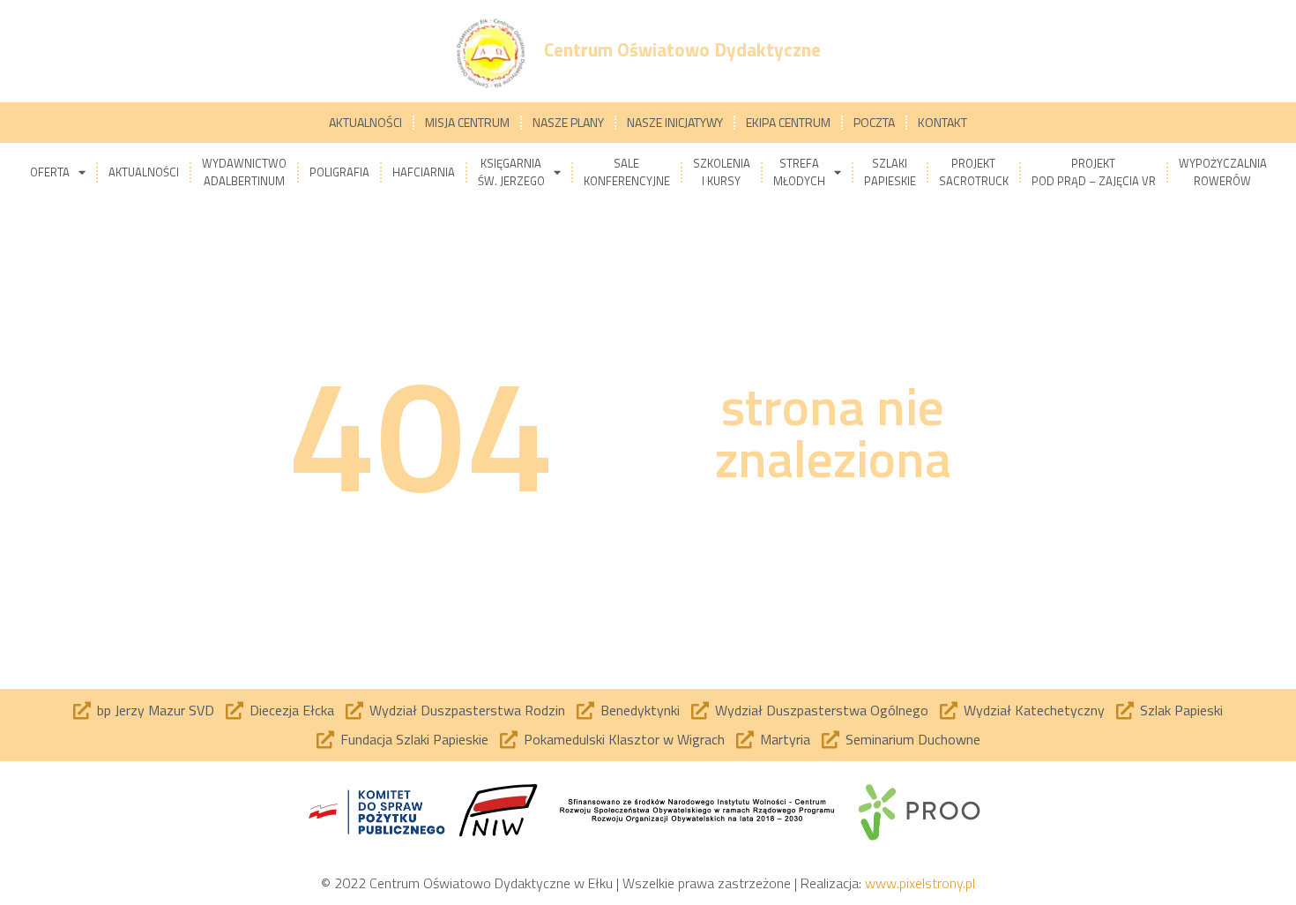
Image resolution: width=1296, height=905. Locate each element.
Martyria (785, 739)
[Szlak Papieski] (1125, 711)
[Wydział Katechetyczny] (948, 711)
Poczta (874, 122)
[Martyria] (745, 740)
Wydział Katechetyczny (1034, 710)
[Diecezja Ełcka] (234, 711)
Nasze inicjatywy (675, 122)
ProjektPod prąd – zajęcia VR (1094, 172)
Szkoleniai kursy (721, 172)
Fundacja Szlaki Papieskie (414, 739)
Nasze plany (568, 122)
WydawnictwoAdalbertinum (244, 172)
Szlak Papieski (1181, 710)
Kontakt (942, 122)
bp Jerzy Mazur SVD (155, 710)
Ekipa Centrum (788, 122)
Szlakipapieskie (890, 172)
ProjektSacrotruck (974, 172)
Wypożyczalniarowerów (1223, 172)
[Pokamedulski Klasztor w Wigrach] (509, 740)
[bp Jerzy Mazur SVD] (82, 711)
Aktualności (365, 122)
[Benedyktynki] (585, 711)
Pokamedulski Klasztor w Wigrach (624, 739)
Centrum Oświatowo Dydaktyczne (682, 49)
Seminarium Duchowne (912, 739)
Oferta (50, 172)
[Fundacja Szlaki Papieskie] (325, 740)
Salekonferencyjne (627, 172)
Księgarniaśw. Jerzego (511, 172)
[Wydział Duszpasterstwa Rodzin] (354, 711)
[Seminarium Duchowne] (830, 740)
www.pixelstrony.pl (920, 883)
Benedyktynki (640, 710)
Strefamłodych (799, 172)
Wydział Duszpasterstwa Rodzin (467, 710)
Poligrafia (339, 172)
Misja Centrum (467, 122)
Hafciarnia (423, 172)
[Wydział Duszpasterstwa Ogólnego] (700, 711)
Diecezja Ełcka (292, 710)
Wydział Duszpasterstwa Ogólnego (821, 710)
